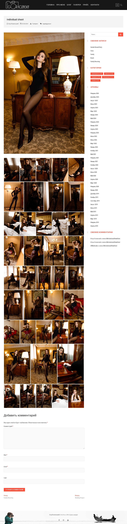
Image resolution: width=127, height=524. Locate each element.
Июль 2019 (93, 208)
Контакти (95, 5)
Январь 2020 (94, 190)
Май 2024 (93, 118)
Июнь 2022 (93, 140)
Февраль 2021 (94, 158)
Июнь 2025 (93, 104)
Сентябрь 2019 (95, 201)
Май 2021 (93, 154)
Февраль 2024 (94, 122)
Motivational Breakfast (113, 238)
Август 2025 (94, 100)
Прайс (86, 5)
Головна (50, 5)
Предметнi (96, 77)
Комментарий (8, 426)
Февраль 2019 (94, 222)
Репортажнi (108, 77)
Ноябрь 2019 (94, 197)
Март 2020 (93, 183)
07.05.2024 (24, 24)
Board (92, 58)
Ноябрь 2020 (94, 165)
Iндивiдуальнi (47, 24)
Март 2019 (93, 219)
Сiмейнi (95, 80)
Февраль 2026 (94, 93)
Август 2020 (94, 168)
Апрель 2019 (94, 215)
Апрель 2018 (94, 226)
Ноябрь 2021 (94, 151)
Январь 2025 (94, 115)
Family (92, 54)
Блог (69, 5)
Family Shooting (95, 61)
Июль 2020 (93, 172)
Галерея (77, 5)
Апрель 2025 (94, 108)
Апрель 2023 (94, 129)
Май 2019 (93, 212)
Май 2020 (93, 176)
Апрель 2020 (94, 179)
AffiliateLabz (94, 246)
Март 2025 (93, 111)
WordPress (63, 515)
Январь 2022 (94, 147)
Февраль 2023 (94, 133)
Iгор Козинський (54, 515)
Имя (5, 455)
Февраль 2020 (94, 186)
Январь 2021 (94, 161)
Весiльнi (109, 73)
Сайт (5, 478)
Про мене (60, 5)
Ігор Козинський (13, 24)
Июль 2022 (93, 136)
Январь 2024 (94, 125)
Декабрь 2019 (94, 194)
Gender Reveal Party (96, 47)
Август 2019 (94, 204)
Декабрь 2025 (94, 97)
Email (6, 467)
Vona (91, 51)
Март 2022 (93, 143)
